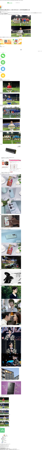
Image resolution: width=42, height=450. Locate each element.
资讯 (1, 0)
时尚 (6, 0)
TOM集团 (1, 448)
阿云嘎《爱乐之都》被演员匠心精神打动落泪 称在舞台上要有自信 (6, 326)
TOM (1, 395)
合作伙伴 (5, 448)
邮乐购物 (3, 448)
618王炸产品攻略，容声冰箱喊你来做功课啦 (5, 394)
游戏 (7, 0)
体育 (4, 0)
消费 (19, 0)
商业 (14, 0)
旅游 (8, 0)
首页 (0, 0)
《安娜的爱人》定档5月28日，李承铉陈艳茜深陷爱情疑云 (6, 285)
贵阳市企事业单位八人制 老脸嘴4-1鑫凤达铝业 (5, 92)
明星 (5, 0)
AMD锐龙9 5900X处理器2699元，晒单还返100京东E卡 (7, 172)
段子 (18, 0)
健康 (17, 0)
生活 (9, 0)
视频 (15, 0)
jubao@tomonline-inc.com (16, 449)
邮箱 (13, 0)
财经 (16, 0)
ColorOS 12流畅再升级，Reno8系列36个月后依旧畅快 (7, 227)
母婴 (10, 0)
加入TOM (9, 448)
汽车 (20, 0)
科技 (22, 0)
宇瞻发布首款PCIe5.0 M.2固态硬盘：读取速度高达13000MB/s (7, 157)
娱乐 (3, 0)
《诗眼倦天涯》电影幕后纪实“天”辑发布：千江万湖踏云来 (7, 283)
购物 (21, 0)
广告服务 (7, 448)
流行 (2, 0)
